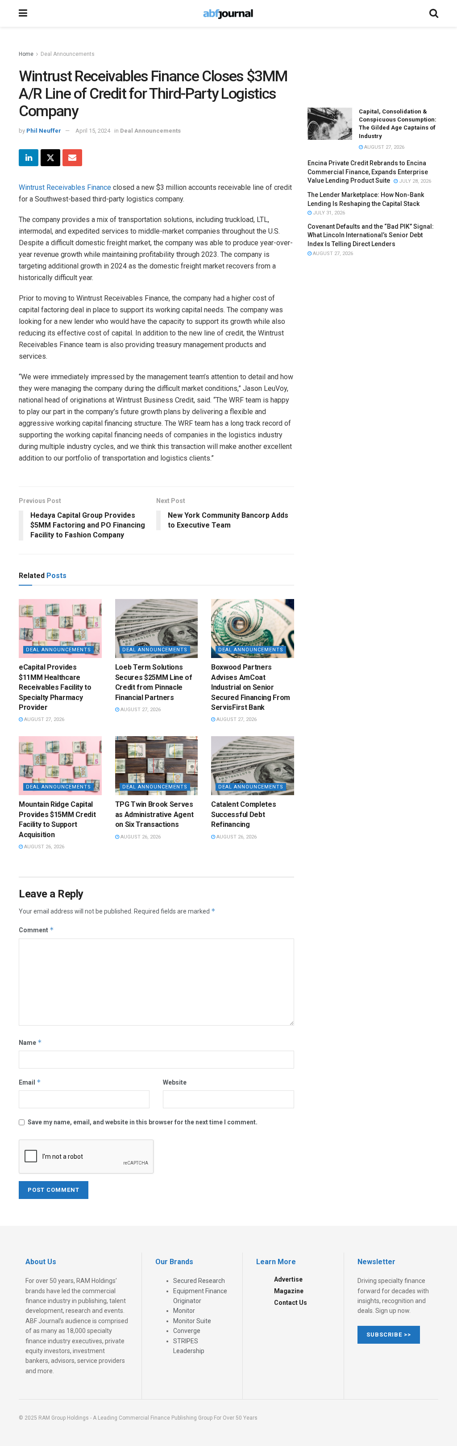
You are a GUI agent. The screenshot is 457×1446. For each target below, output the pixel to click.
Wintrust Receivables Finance (65, 187)
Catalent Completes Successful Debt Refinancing (243, 814)
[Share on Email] (72, 157)
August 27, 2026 (43, 719)
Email (30, 1082)
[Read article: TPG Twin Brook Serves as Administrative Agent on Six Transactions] (156, 766)
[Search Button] (433, 13)
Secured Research (199, 1280)
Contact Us (290, 1302)
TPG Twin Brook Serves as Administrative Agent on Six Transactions (154, 814)
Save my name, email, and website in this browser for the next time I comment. (143, 1122)
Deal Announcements (68, 54)
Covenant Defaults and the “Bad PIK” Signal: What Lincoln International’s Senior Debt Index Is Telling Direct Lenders (370, 235)
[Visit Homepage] (228, 13)
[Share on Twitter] (50, 157)
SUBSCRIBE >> (388, 1334)
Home (26, 54)
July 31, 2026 (328, 213)
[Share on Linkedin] (28, 157)
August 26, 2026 (43, 847)
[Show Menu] (23, 13)
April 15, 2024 (92, 130)
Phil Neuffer (43, 130)
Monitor (184, 1310)
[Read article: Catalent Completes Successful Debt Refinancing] (252, 766)
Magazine (288, 1291)
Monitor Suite (192, 1320)
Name (30, 1042)
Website (175, 1082)
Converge (186, 1330)
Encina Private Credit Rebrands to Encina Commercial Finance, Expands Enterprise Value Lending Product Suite (367, 171)
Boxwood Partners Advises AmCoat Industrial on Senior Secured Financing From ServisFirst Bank (250, 687)
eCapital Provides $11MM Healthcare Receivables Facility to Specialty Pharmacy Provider (55, 687)
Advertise (288, 1279)
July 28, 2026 (414, 181)
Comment (36, 930)
